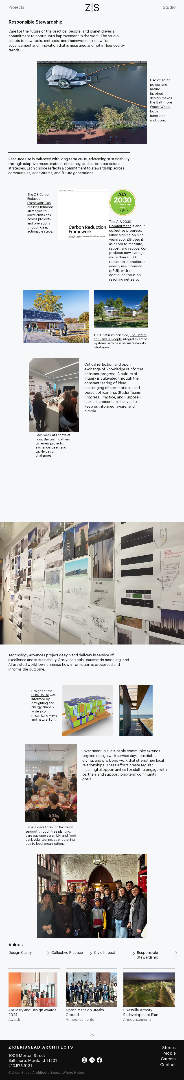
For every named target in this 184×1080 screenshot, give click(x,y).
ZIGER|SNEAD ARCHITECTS (40, 1047)
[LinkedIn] (92, 1060)
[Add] (34, 995)
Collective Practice (67, 953)
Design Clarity (20, 953)
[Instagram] (84, 1060)
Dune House (40, 695)
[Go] (48, 953)
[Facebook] (99, 1060)
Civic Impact (104, 953)
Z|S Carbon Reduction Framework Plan (39, 199)
